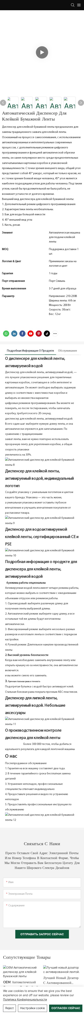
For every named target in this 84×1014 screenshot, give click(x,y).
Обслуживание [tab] (67, 350)
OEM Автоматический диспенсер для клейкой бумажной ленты (20, 985)
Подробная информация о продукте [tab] (30, 350)
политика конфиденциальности (25, 999)
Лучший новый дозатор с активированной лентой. (60, 980)
